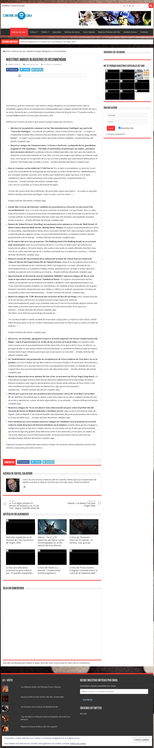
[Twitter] (130, 6)
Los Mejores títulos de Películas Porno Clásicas (41, 687)
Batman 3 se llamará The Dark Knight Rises (81, 503)
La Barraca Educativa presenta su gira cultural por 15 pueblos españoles (19, 570)
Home (7, 51)
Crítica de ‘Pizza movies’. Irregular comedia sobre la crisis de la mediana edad (83, 570)
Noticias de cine (18, 32)
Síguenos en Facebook (114, 52)
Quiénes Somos (130, 32)
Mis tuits (83, 714)
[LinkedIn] (133, 6)
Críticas (33, 32)
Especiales (56, 32)
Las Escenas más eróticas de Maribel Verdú (39, 707)
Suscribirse (87, 700)
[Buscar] (151, 5)
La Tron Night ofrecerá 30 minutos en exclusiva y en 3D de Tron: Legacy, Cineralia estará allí (24, 504)
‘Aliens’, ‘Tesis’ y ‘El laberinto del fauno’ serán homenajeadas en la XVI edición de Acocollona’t (51, 541)
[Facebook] (127, 6)
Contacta (144, 32)
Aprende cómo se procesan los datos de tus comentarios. (65, 663)
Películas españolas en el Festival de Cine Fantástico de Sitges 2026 (48, 42)
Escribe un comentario (53, 64)
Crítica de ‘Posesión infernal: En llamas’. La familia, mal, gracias (81, 540)
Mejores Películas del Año (109, 32)
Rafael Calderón (14, 64)
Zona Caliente (89, 32)
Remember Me (127, 128)
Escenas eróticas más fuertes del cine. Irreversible (42, 697)
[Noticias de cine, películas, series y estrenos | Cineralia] (17, 15)
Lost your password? (116, 134)
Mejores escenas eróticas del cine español (39, 726)
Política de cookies (78, 744)
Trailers (44, 32)
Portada (6, 32)
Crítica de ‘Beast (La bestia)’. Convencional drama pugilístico (49, 570)
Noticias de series (72, 32)
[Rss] (124, 6)
